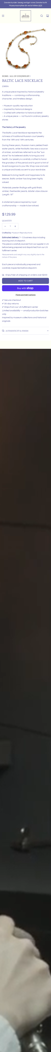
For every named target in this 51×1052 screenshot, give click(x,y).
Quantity (7, 220)
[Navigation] (3, 16)
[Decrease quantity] (5, 226)
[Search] (42, 16)
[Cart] (48, 16)
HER (40, 6)
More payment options (25, 295)
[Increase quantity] (15, 226)
